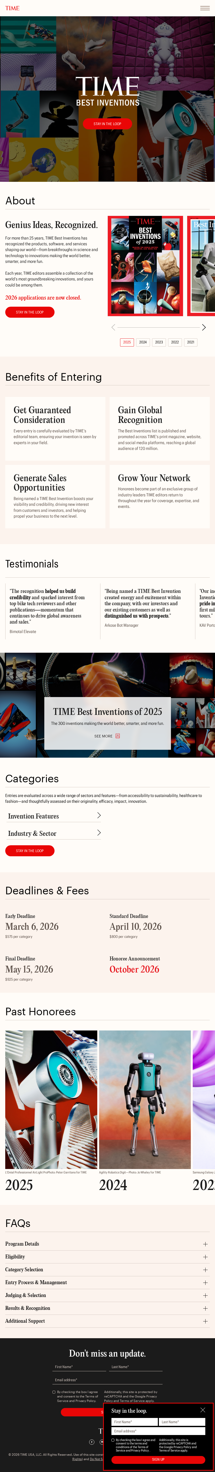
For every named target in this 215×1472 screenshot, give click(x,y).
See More (103, 736)
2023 (159, 342)
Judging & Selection (25, 1295)
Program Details (22, 1244)
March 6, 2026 (32, 927)
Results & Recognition (27, 1308)
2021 (190, 342)
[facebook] (91, 1442)
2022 (175, 342)
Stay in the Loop (107, 123)
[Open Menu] (205, 8)
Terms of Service (132, 1400)
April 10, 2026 (136, 927)
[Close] (203, 1410)
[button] (204, 327)
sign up (158, 1459)
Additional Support (25, 1321)
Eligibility (15, 1257)
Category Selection (24, 1269)
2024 (143, 342)
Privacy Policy (85, 1400)
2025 (127, 342)
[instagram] (102, 1442)
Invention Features (33, 816)
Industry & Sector (32, 834)
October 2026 (134, 970)
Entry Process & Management (36, 1282)
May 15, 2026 (29, 970)
